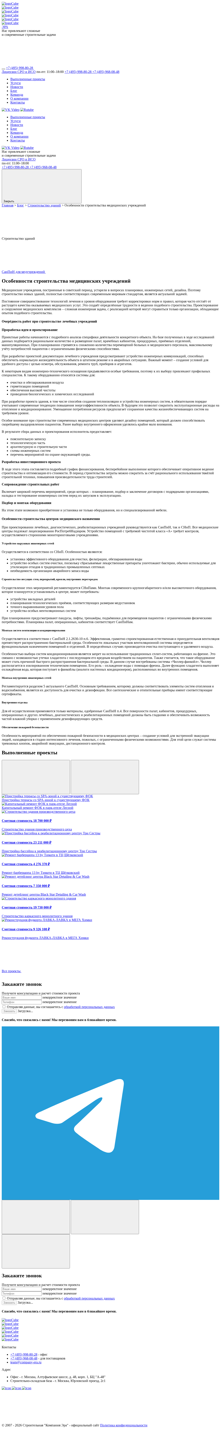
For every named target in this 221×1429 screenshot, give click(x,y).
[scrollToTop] (34, 1421)
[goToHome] (110, 1331)
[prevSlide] (36, 777)
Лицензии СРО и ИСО (19, 72)
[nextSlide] (105, 777)
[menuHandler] (3, 69)
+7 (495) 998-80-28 (20, 68)
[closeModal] (36, 1251)
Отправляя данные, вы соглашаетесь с (61, 1007)
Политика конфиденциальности (123, 1425)
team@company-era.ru (25, 1362)
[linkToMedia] (7, 1388)
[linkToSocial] (66, 68)
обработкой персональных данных (89, 1007)
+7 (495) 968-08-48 (105, 72)
